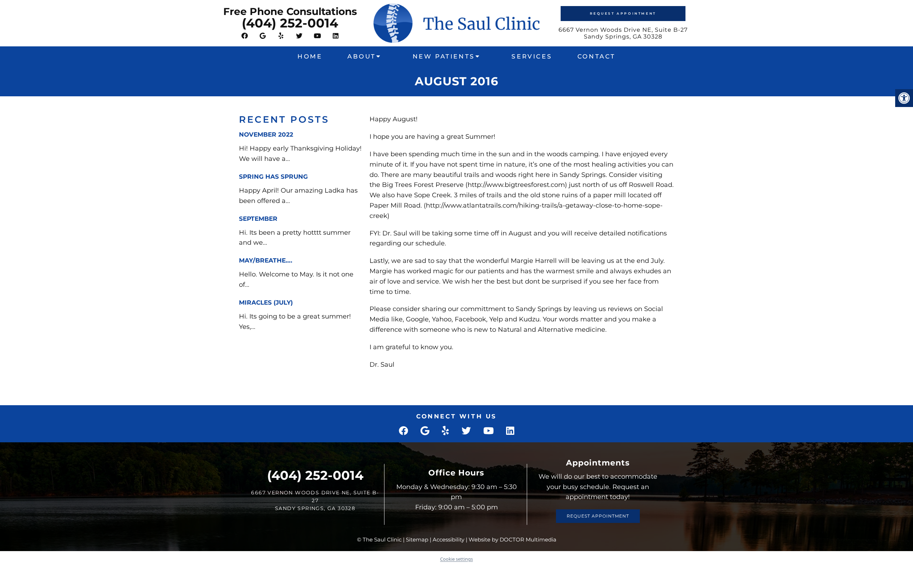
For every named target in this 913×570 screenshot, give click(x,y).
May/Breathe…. (265, 260)
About (361, 56)
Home (309, 56)
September (258, 218)
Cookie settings (456, 559)
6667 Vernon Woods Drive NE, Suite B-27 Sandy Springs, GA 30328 (623, 33)
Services (531, 56)
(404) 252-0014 (290, 23)
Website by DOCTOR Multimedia (512, 539)
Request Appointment (623, 13)
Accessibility (448, 539)
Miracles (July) (266, 302)
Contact (596, 56)
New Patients (444, 56)
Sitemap (417, 539)
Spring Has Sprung (273, 176)
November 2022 (266, 134)
